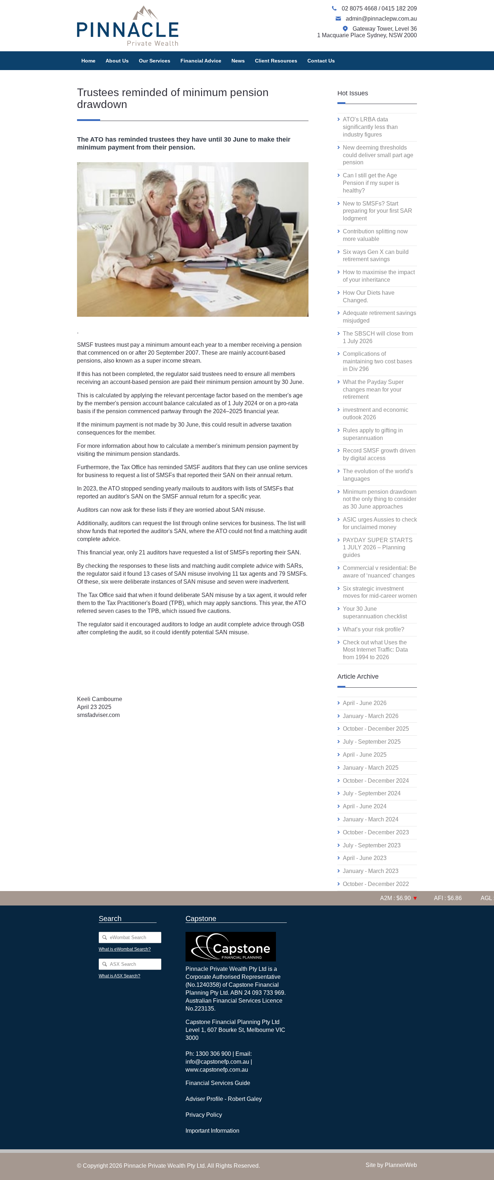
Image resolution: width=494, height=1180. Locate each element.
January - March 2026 (371, 716)
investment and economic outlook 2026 (375, 413)
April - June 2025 (365, 755)
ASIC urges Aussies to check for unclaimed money (380, 523)
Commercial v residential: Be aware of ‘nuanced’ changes (380, 572)
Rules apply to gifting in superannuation (373, 434)
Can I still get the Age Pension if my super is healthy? (371, 183)
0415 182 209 (399, 8)
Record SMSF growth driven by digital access (379, 454)
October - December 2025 (376, 729)
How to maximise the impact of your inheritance (379, 276)
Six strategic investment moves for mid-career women (380, 592)
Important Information (212, 1131)
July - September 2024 (372, 793)
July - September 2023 (372, 845)
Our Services (154, 61)
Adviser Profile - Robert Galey (224, 1099)
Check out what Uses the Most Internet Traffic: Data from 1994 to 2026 (375, 650)
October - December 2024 (376, 781)
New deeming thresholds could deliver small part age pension (378, 155)
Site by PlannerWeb (391, 1165)
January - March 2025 (371, 768)
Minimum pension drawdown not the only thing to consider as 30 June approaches (380, 499)
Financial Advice (200, 61)
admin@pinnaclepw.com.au (381, 19)
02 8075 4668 (360, 8)
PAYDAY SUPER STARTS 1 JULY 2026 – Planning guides (378, 547)
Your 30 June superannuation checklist (375, 612)
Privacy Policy (204, 1115)
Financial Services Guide (218, 1083)
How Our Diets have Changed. (369, 296)
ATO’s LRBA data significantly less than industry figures (370, 127)
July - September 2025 (372, 742)
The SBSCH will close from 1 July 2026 (378, 337)
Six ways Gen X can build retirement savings (376, 256)
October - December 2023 (376, 832)
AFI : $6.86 (437, 898)
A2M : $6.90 (387, 898)
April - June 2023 (365, 858)
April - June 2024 (365, 806)
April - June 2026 (365, 703)
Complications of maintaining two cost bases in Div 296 (377, 361)
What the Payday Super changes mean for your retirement (373, 389)
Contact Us (321, 61)
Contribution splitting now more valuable (375, 235)
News (238, 61)
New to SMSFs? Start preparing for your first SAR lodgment (377, 211)
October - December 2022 (376, 884)
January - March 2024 (371, 819)
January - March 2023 (371, 871)
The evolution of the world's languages (378, 475)
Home (88, 61)
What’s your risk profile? (373, 629)
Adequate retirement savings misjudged (379, 317)
